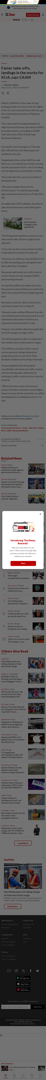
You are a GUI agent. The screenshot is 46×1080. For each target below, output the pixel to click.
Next (23, 563)
